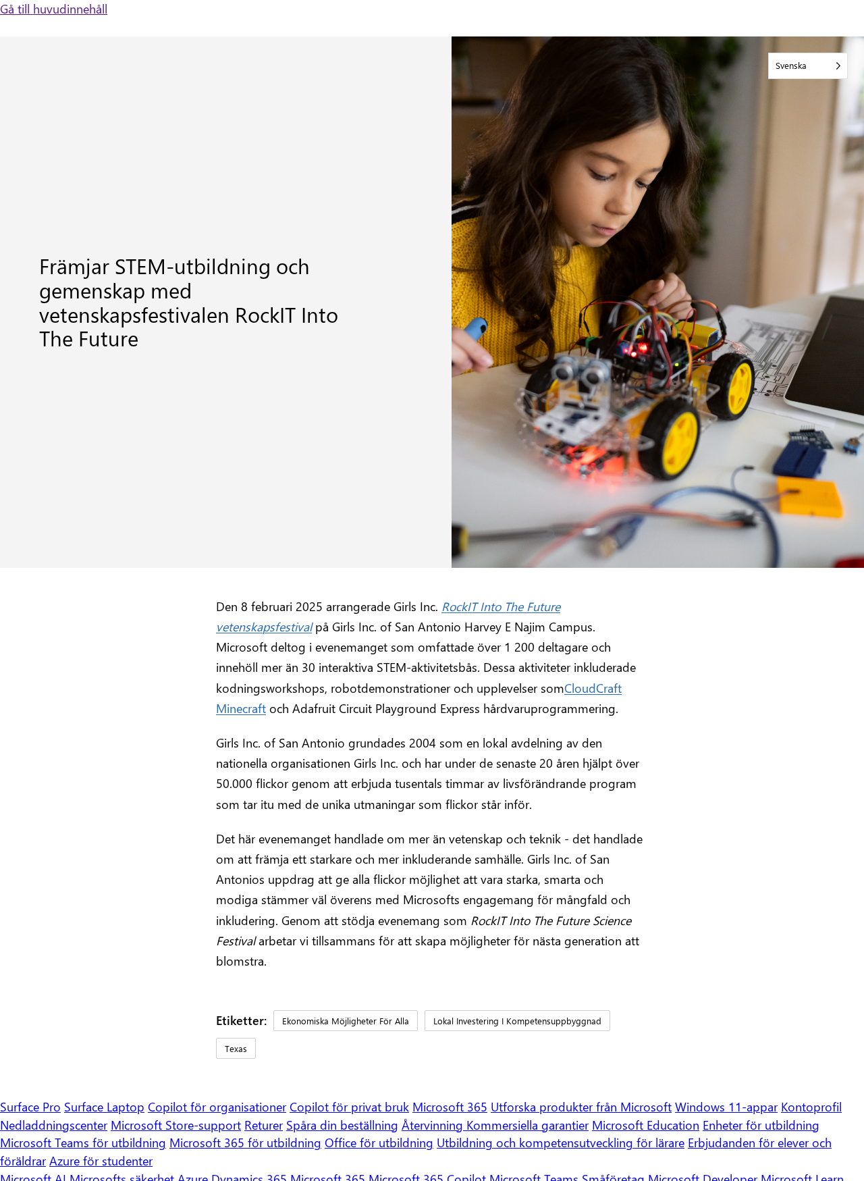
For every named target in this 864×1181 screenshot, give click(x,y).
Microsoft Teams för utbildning (83, 1142)
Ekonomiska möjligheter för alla (345, 1020)
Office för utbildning (379, 1142)
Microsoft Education (645, 1124)
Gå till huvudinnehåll (53, 8)
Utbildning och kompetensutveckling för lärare (560, 1142)
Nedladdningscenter (53, 1124)
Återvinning (434, 1124)
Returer (263, 1124)
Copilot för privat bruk (349, 1106)
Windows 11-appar (726, 1106)
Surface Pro (30, 1106)
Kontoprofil (811, 1106)
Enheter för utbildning (761, 1124)
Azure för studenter (101, 1160)
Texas (236, 1048)
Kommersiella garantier (527, 1124)
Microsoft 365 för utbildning (245, 1142)
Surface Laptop (104, 1106)
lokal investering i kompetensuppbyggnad (517, 1020)
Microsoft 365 (449, 1106)
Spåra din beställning (342, 1124)
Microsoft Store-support (176, 1124)
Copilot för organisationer (217, 1106)
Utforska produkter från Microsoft (581, 1106)
